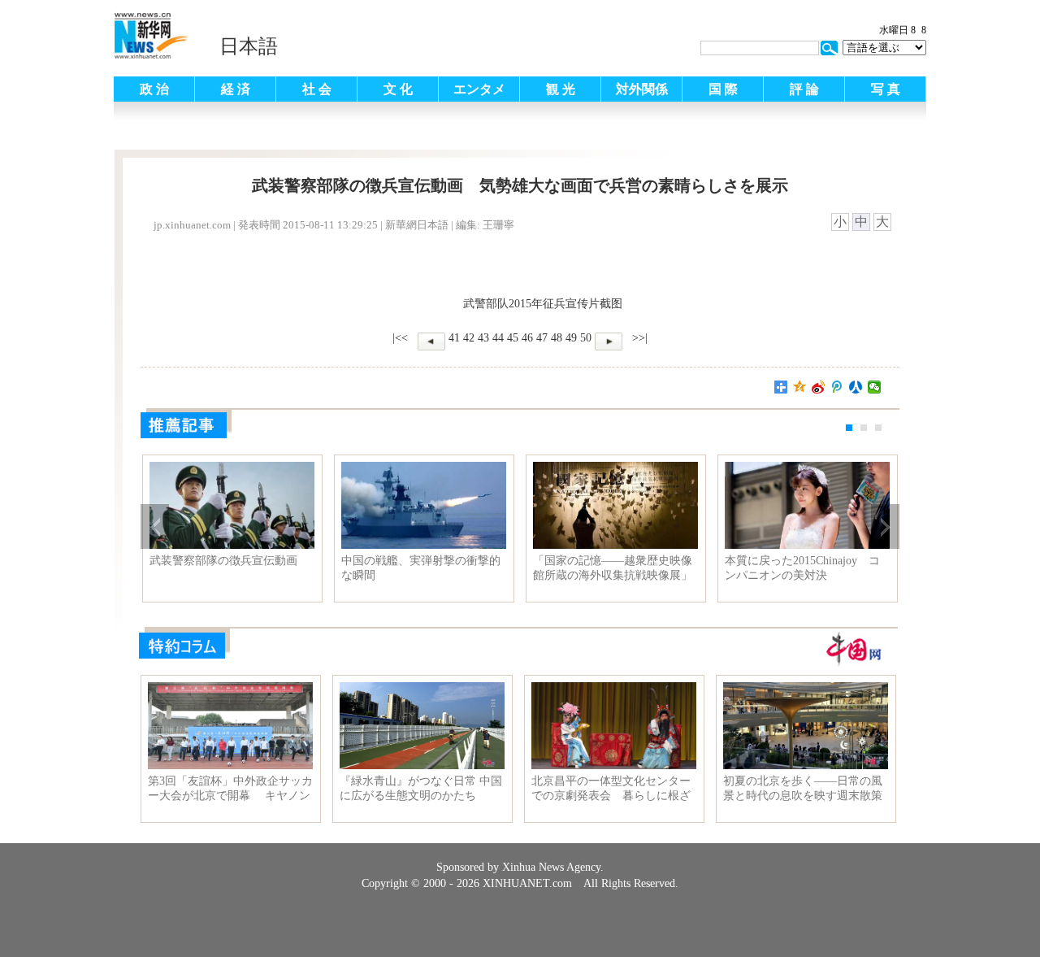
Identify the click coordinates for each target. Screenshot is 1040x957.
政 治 (154, 89)
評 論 (804, 89)
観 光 (560, 89)
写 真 (885, 89)
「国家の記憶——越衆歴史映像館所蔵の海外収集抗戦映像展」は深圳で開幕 (612, 568)
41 (454, 338)
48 (556, 338)
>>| (638, 338)
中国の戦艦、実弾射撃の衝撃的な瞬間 (420, 568)
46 (527, 338)
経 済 (235, 89)
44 (498, 338)
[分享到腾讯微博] (837, 387)
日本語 (248, 46)
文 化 (398, 89)
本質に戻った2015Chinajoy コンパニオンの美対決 (802, 568)
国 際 (723, 89)
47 (542, 338)
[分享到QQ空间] (800, 387)
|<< (400, 338)
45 (512, 338)
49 (571, 338)
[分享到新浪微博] (819, 387)
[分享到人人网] (856, 387)
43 (483, 338)
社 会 (317, 89)
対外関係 (642, 89)
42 (468, 338)
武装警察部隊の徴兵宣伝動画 (223, 561)
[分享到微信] (875, 387)
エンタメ (479, 89)
